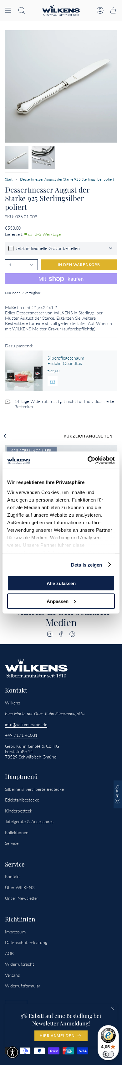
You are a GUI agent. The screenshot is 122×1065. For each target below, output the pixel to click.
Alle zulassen (61, 583)
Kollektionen (16, 832)
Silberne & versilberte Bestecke (34, 789)
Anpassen (58, 601)
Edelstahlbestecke (22, 799)
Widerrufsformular (22, 985)
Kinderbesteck (18, 810)
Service (11, 843)
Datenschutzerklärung (26, 942)
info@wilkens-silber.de (26, 724)
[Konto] (100, 10)
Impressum (15, 931)
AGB (9, 953)
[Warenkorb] (113, 10)
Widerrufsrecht (19, 964)
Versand (12, 975)
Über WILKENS (19, 887)
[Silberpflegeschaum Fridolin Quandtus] (24, 370)
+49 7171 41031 (21, 735)
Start (9, 179)
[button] (21, 10)
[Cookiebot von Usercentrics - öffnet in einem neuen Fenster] (88, 460)
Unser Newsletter (21, 898)
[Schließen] (112, 1009)
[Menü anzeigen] (8, 10)
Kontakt (12, 876)
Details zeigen (86, 564)
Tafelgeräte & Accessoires (29, 821)
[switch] (108, 1054)
